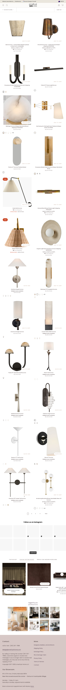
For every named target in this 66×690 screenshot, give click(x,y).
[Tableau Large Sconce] (49, 397)
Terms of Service (39, 661)
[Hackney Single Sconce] (17, 273)
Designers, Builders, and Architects (44, 645)
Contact (36, 665)
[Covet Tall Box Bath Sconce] (49, 315)
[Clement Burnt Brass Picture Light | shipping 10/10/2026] (49, 192)
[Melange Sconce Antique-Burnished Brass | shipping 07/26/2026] (17, 110)
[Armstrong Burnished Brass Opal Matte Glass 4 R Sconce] (49, 482)
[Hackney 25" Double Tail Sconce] (17, 482)
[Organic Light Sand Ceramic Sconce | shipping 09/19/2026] (49, 232)
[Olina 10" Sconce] (49, 441)
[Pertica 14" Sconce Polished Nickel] (17, 151)
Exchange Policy (38, 651)
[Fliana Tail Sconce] (49, 356)
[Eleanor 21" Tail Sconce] (17, 441)
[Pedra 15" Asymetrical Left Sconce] (17, 356)
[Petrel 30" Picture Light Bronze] (49, 69)
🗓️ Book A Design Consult (29, 1)
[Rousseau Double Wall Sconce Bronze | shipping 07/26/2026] (17, 69)
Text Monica (18, 1)
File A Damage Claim (40, 655)
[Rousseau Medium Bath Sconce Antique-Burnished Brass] (49, 151)
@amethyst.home (33, 604)
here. (32, 686)
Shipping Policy (38, 648)
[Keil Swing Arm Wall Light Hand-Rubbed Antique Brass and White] (49, 110)
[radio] (3, 92)
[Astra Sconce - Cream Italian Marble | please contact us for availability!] (17, 28)
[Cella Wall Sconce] (17, 192)
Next (62, 574)
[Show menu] (3, 5)
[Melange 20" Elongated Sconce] (49, 273)
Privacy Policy (38, 658)
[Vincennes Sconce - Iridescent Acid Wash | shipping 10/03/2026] (49, 28)
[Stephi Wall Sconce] (17, 232)
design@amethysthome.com (11, 650)
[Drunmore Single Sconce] (17, 315)
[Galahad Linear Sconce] (17, 397)
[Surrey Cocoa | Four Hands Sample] (39, 574)
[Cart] (62, 5)
